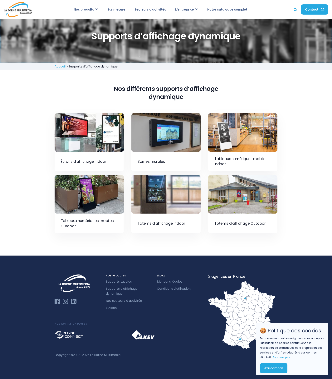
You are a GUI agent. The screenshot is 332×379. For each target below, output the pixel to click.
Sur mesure (116, 9)
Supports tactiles (119, 281)
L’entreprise (185, 9)
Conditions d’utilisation (174, 288)
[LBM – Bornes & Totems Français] (18, 9)
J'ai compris (273, 368)
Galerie (111, 308)
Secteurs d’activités (150, 9)
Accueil (60, 66)
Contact (312, 9)
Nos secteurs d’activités (124, 300)
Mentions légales (169, 281)
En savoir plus (281, 357)
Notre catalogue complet (227, 9)
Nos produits (84, 9)
